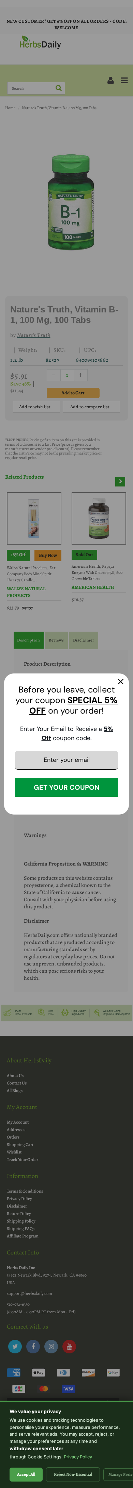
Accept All (26, 1474)
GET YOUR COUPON (67, 787)
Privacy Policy (78, 1456)
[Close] (121, 681)
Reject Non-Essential (73, 1474)
